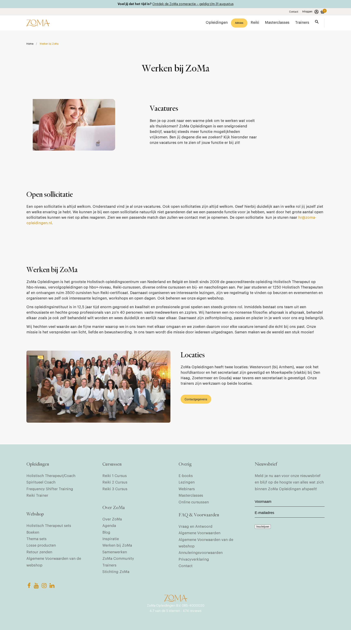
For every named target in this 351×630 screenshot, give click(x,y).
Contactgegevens (196, 399)
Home (29, 44)
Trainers (109, 565)
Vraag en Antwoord (195, 526)
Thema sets (36, 539)
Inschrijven (262, 526)
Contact (293, 12)
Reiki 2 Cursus (114, 482)
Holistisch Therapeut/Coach (50, 476)
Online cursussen (194, 502)
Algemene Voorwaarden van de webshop (53, 562)
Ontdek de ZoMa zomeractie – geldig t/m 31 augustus (193, 4)
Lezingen (187, 482)
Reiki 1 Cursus (114, 476)
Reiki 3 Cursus (114, 489)
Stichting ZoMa (115, 572)
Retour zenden (39, 552)
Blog (106, 532)
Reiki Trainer (37, 495)
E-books (186, 476)
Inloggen (307, 11)
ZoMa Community (118, 558)
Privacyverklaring (194, 559)
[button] (316, 22)
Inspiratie (110, 539)
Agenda (109, 526)
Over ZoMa (112, 519)
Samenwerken (114, 552)
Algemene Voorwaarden (199, 533)
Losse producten (41, 545)
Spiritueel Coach (40, 482)
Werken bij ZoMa (117, 545)
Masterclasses (191, 495)
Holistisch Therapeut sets (48, 526)
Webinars (187, 489)
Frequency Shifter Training (49, 489)
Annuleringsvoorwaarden (201, 553)
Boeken (32, 532)
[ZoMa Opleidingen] (38, 22)
